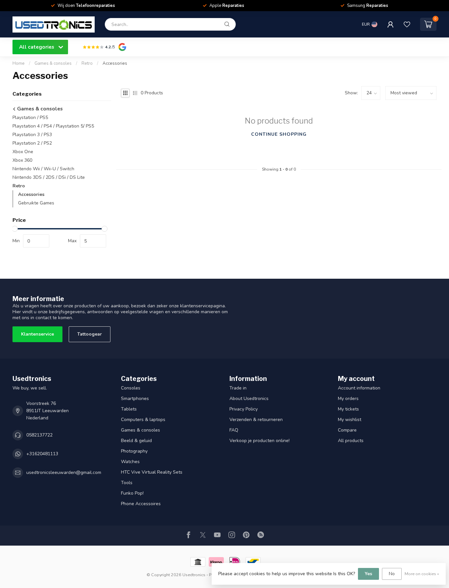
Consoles (130, 388)
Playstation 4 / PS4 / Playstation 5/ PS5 (53, 126)
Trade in (238, 388)
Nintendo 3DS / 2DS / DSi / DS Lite (48, 177)
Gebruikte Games (36, 203)
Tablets (129, 409)
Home (18, 63)
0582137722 (39, 435)
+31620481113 (42, 454)
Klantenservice (37, 334)
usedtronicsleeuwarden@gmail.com (63, 472)
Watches (130, 462)
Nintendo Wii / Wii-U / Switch (43, 169)
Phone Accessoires (141, 504)
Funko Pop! (132, 493)
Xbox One (22, 152)
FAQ (233, 430)
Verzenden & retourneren (256, 419)
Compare (347, 430)
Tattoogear (89, 334)
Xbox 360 (22, 160)
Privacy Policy (243, 409)
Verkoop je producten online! (259, 440)
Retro (87, 63)
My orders (348, 398)
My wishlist (349, 419)
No (392, 574)
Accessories (115, 63)
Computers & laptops (143, 419)
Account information (359, 388)
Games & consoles (53, 63)
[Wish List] (407, 24)
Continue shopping (279, 134)
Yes (368, 574)
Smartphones (135, 398)
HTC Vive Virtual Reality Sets (151, 472)
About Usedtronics (249, 398)
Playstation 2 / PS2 (32, 143)
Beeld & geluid (136, 440)
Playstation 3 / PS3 (32, 134)
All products (351, 440)
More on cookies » (422, 573)
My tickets (348, 409)
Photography (134, 451)
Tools (126, 483)
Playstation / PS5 (30, 117)
